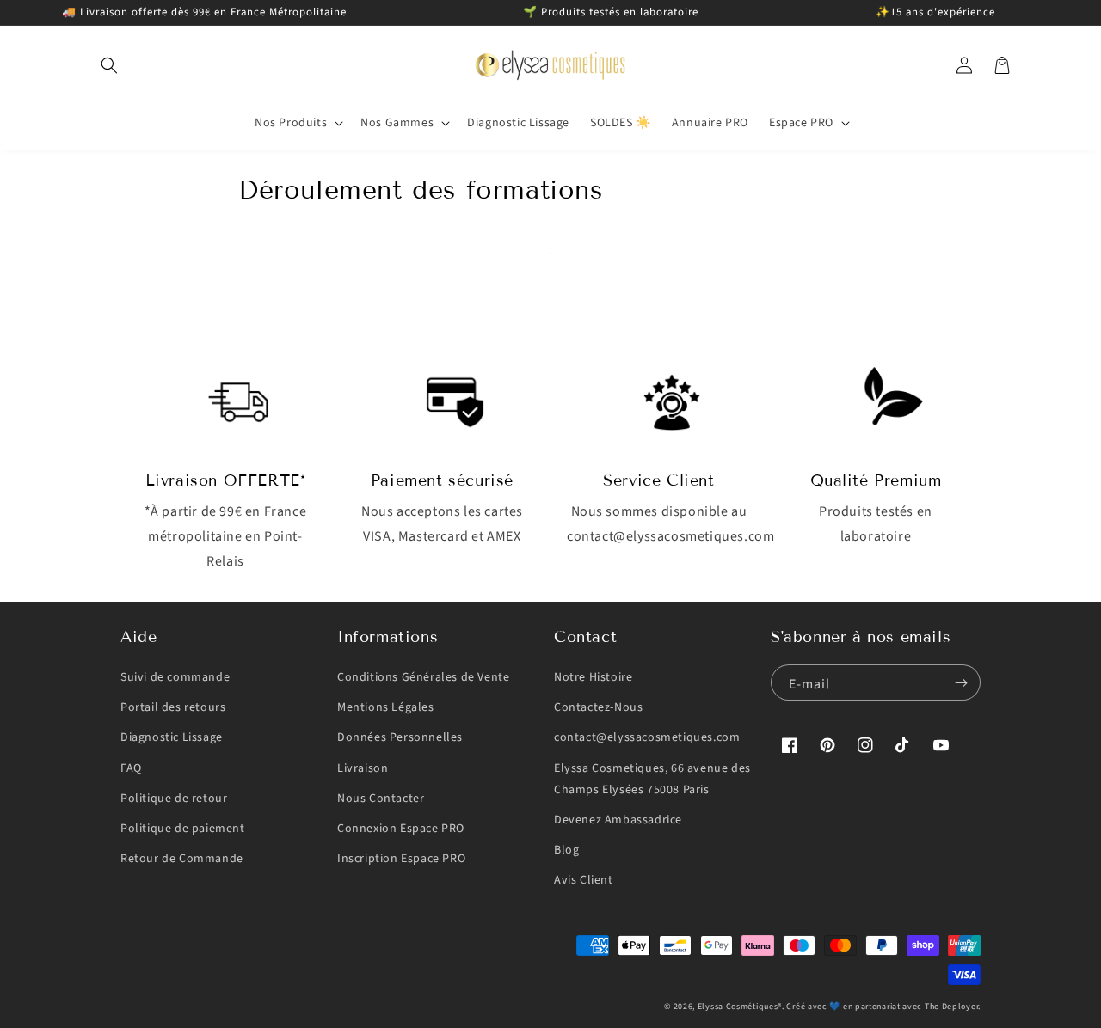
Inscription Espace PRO (401, 858)
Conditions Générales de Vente (423, 677)
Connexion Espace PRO (400, 828)
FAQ (131, 768)
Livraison (362, 768)
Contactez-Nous (598, 707)
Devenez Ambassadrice (618, 820)
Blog (566, 850)
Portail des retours (172, 707)
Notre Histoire (593, 677)
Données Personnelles (400, 737)
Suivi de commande (175, 677)
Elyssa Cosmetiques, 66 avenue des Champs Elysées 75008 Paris (652, 779)
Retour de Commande (181, 858)
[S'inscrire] (961, 682)
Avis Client (583, 880)
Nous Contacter (380, 798)
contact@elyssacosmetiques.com (647, 737)
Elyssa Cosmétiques (738, 1006)
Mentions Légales (385, 707)
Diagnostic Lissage (171, 737)
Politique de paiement (182, 828)
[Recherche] (109, 65)
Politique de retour (173, 798)
